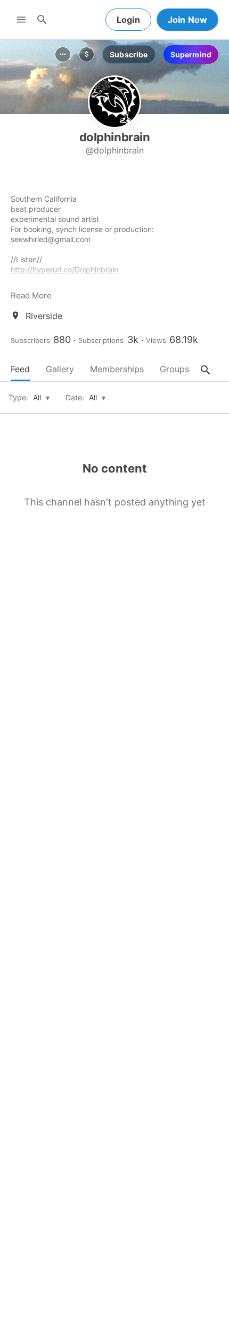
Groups (174, 369)
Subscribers (30, 340)
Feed (20, 369)
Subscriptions (101, 340)
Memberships (117, 369)
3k (132, 339)
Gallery (60, 369)
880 (62, 339)
